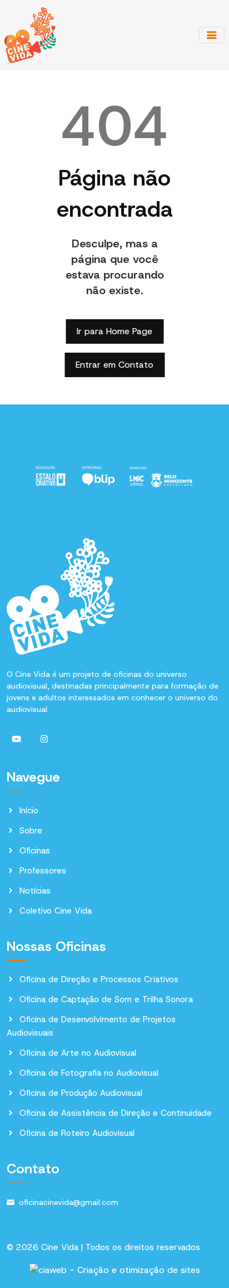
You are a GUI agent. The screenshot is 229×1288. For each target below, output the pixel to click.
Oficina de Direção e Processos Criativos (98, 979)
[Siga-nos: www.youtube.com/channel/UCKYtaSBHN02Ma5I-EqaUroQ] (16, 739)
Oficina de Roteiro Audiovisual (77, 1133)
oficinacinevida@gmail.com (68, 1202)
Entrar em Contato (114, 364)
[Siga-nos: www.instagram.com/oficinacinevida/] (44, 739)
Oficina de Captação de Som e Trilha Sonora (106, 999)
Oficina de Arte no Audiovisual (77, 1052)
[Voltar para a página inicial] (30, 34)
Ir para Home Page (114, 331)
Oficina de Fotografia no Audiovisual (88, 1073)
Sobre (30, 830)
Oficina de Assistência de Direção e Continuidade (115, 1113)
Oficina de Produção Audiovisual (80, 1093)
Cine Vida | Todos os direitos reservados (120, 1247)
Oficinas (34, 850)
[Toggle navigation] (212, 35)
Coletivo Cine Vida (55, 910)
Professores (42, 870)
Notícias (35, 890)
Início (28, 810)
